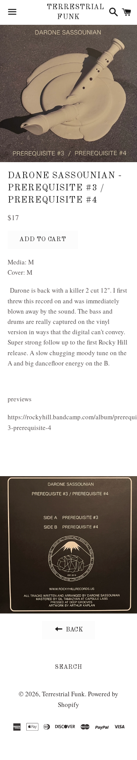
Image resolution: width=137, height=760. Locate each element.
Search (68, 667)
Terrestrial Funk (68, 12)
